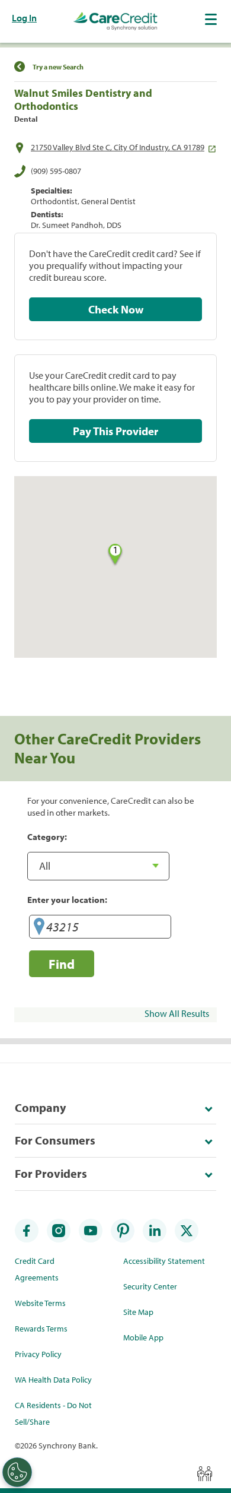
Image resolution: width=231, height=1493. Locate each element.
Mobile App (143, 1337)
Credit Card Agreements (37, 1269)
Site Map (138, 1312)
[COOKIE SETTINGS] (17, 1472)
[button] (212, 19)
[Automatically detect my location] (39, 928)
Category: (47, 836)
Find (62, 963)
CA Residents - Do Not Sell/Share (53, 1413)
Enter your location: (67, 899)
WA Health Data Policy (53, 1379)
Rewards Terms (41, 1328)
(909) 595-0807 (56, 171)
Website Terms (40, 1303)
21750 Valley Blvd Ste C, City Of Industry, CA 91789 (117, 147)
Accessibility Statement (164, 1261)
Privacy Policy (38, 1354)
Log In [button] (24, 18)
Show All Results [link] (177, 1013)
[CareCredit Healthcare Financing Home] (115, 21)
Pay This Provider (115, 431)
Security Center (150, 1286)
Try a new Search (58, 66)
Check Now (115, 309)
